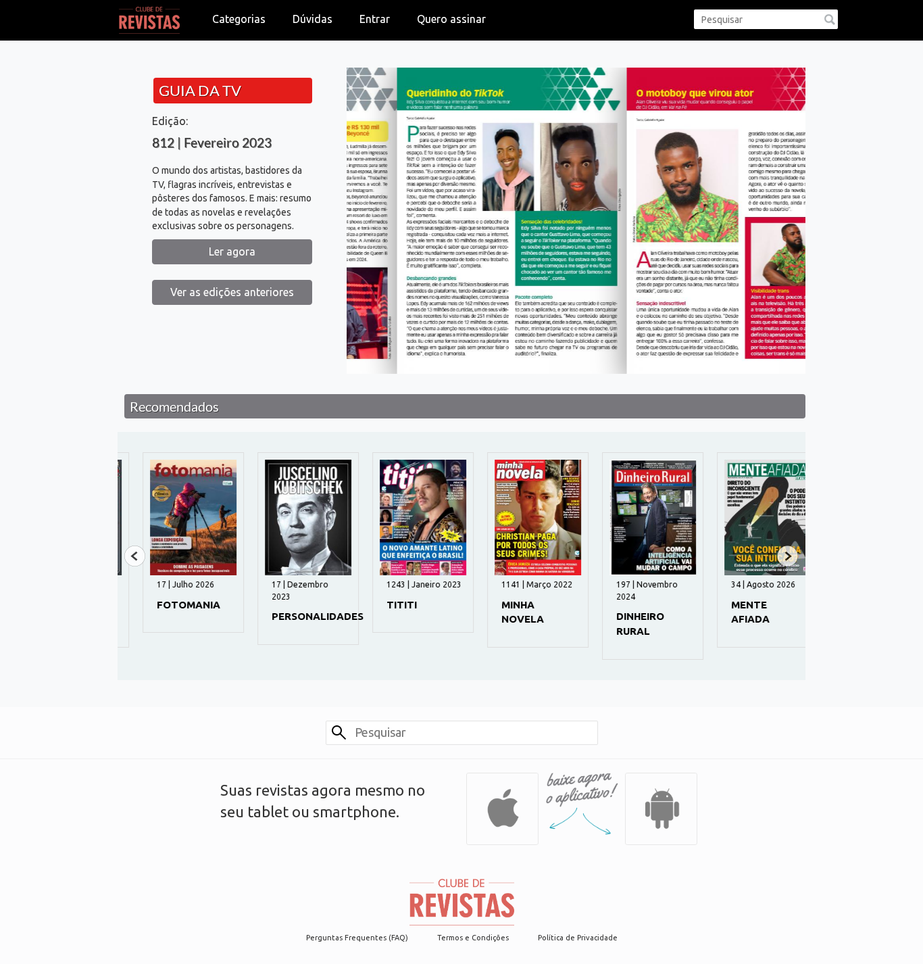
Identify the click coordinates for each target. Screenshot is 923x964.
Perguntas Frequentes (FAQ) (357, 938)
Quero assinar (451, 19)
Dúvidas (312, 19)
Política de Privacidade (578, 938)
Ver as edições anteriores (232, 292)
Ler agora (232, 251)
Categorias (239, 19)
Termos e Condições (473, 938)
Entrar (374, 19)
